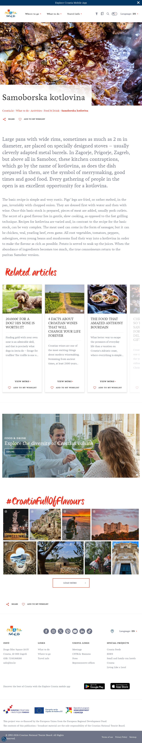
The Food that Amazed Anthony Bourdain (64, 323)
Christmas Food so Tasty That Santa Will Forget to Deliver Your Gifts (106, 329)
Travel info (43, 658)
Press (75, 658)
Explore (10, 452)
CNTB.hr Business (81, 654)
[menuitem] (94, 686)
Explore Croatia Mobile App (71, 2)
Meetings (77, 649)
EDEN (110, 654)
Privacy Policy (121, 737)
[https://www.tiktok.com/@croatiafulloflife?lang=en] (89, 631)
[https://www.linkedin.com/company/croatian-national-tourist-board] (82, 631)
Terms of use (107, 737)
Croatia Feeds (114, 649)
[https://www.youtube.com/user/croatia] (75, 631)
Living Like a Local (116, 667)
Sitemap (132, 737)
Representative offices (83, 662)
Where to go (44, 654)
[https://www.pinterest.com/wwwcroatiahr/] (68, 631)
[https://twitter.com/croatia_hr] (60, 631)
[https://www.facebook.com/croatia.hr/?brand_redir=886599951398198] (46, 631)
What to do (44, 649)
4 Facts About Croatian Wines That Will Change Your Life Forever (22, 327)
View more (22, 381)
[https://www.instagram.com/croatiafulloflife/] (53, 631)
